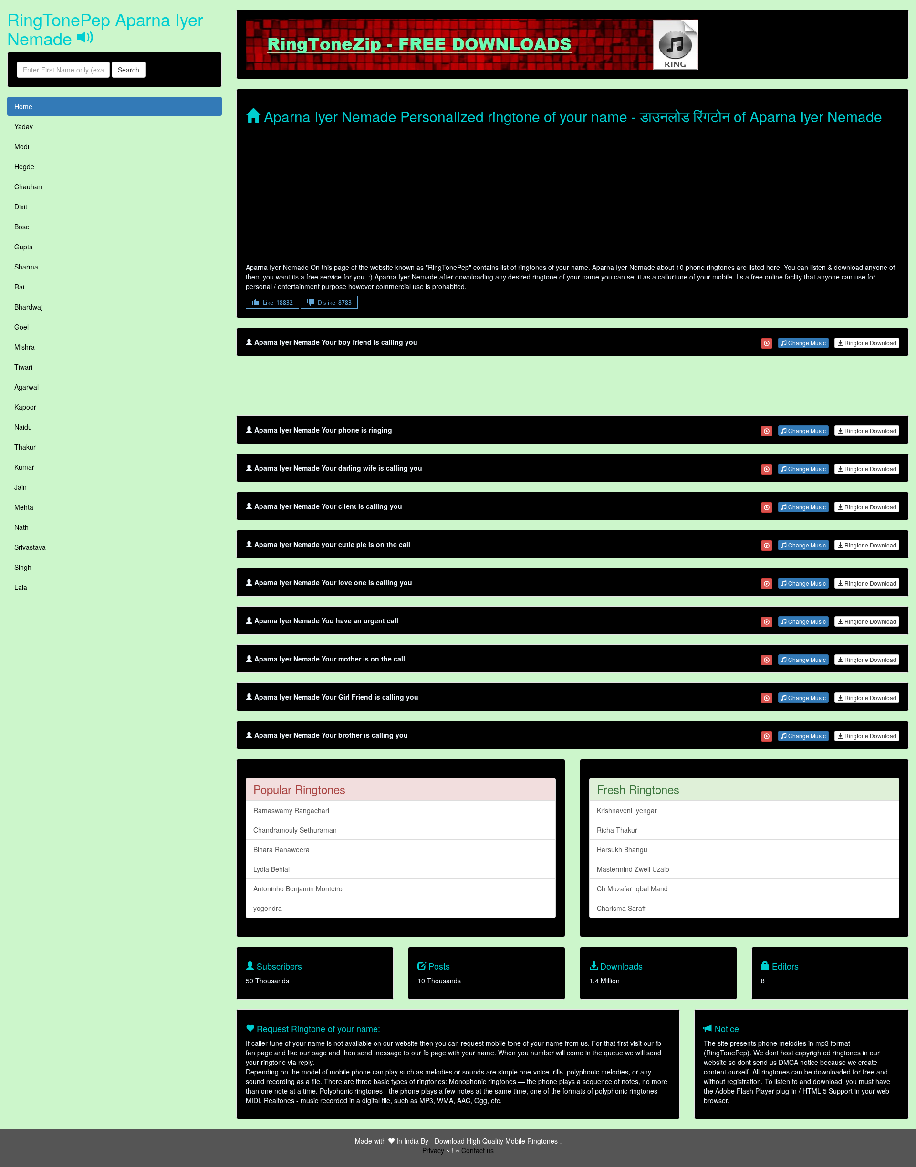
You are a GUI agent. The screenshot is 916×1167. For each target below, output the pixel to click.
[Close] (766, 343)
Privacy (433, 1150)
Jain (20, 487)
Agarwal (26, 387)
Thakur (25, 447)
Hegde (24, 166)
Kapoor (25, 407)
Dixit (20, 206)
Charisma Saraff (621, 908)
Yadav (23, 126)
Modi (21, 146)
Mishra (24, 346)
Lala (20, 587)
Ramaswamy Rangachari (291, 810)
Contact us (477, 1150)
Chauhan (28, 186)
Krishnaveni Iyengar (627, 810)
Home (23, 106)
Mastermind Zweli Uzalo (633, 869)
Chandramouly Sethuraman (295, 830)
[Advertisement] (532, 195)
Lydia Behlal (271, 869)
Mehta (23, 507)
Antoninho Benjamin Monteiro (298, 888)
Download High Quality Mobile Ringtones (496, 1141)
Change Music (806, 343)
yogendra (267, 908)
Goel (21, 326)
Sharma (26, 266)
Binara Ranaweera (281, 849)
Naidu (23, 427)
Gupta (23, 246)
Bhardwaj (28, 306)
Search (128, 69)
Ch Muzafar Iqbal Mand (632, 888)
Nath (21, 527)
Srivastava (30, 547)
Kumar (24, 467)
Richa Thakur (617, 830)
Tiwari (23, 367)
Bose (22, 226)
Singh (22, 567)
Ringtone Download (869, 343)
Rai (19, 286)
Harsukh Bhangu (622, 849)
